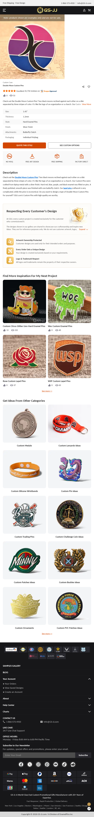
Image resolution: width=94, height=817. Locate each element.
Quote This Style (24, 145)
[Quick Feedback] (89, 808)
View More (86, 104)
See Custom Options (69, 145)
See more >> (47, 391)
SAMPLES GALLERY (11, 665)
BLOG (5, 672)
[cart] (89, 10)
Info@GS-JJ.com (51, 721)
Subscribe (83, 755)
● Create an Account (12, 692)
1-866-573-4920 (13, 721)
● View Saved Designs (13, 687)
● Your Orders (9, 683)
